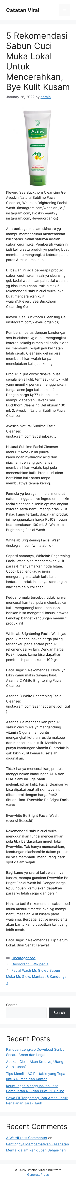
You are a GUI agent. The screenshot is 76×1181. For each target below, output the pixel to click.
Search (11, 1005)
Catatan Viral (22, 10)
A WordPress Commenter (26, 1138)
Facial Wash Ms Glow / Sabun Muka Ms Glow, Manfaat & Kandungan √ (37, 976)
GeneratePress (38, 1175)
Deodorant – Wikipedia (30, 964)
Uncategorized (23, 958)
